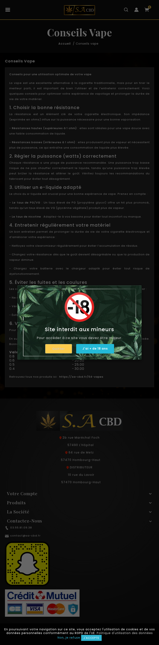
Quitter (58, 349)
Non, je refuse (69, 637)
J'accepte (91, 638)
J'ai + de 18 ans (95, 348)
